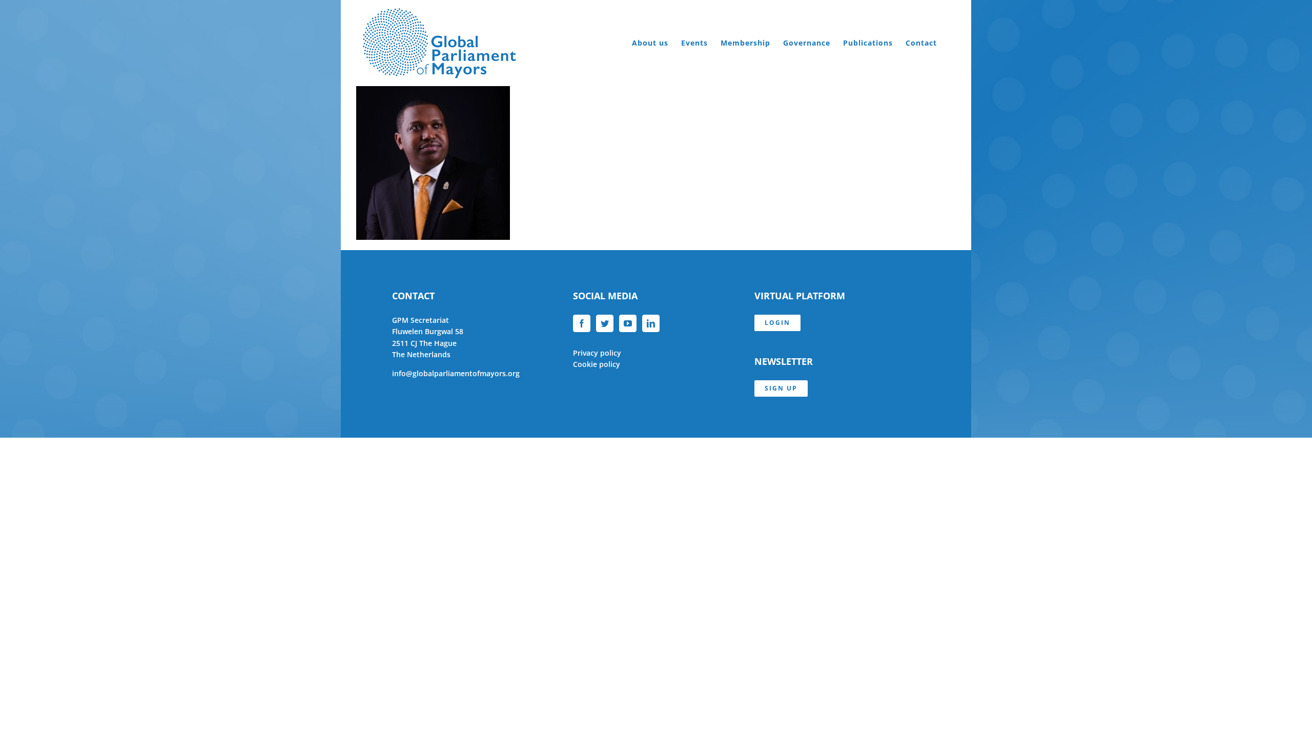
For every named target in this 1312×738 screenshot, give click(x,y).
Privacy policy (597, 353)
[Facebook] (581, 323)
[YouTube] (628, 323)
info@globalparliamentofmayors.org (456, 373)
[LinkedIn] (651, 323)
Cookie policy (596, 364)
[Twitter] (604, 323)
